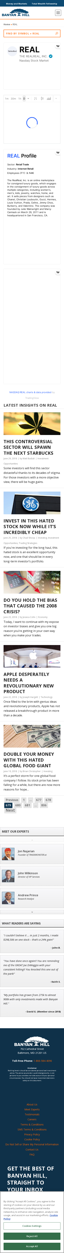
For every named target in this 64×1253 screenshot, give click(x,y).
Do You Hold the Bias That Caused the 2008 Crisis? (30, 606)
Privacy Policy (32, 1134)
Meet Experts (32, 1109)
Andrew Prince (28, 895)
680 (18, 805)
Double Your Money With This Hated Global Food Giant (29, 760)
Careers (32, 1119)
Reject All (31, 1236)
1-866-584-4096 (43, 1060)
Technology (46, 697)
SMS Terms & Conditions (32, 1129)
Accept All (32, 1246)
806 (44, 805)
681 (27, 805)
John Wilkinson (28, 873)
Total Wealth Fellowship (44, 3)
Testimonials (32, 1114)
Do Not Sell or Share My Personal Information (32, 1144)
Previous (12, 800)
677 (38, 800)
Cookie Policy (32, 1139)
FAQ (32, 1154)
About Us (32, 1104)
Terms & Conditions (32, 1124)
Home (7, 24)
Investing (42, 537)
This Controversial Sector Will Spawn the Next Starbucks (28, 447)
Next (10, 810)
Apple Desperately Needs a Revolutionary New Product (29, 682)
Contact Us (32, 1149)
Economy (42, 617)
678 (48, 800)
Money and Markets (16, 3)
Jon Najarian (26, 851)
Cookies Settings (31, 1225)
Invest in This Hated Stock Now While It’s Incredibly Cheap (30, 526)
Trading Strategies (28, 543)
